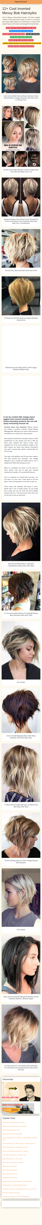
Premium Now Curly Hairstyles (12, 1134)
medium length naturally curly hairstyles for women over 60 (22, 43)
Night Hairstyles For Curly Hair (12, 1158)
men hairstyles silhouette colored (21, 37)
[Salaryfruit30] (21, 1091)
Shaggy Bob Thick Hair (9, 1177)
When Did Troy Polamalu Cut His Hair (14, 1126)
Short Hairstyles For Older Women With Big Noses (18, 1143)
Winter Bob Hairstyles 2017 (11, 1130)
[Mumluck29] (18, 1108)
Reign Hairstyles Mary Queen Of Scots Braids (17, 1181)
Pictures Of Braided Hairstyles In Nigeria (15, 1151)
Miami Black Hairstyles (9, 1170)
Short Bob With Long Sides (11, 1193)
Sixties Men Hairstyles (9, 1166)
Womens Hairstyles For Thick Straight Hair (16, 1196)
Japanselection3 (20, 2)
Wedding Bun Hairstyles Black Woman (14, 1185)
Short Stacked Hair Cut (9, 1174)
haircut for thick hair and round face (21, 31)
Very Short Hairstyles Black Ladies (13, 1122)
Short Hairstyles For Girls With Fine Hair (15, 1147)
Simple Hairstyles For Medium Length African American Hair (20, 1139)
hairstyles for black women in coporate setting (21, 28)
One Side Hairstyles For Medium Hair (14, 1155)
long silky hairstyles (32, 34)
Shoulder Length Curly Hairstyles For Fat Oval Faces (19, 1189)
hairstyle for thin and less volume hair (21, 40)
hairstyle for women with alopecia (13, 34)
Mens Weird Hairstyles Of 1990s (12, 1162)
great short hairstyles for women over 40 (21, 46)
